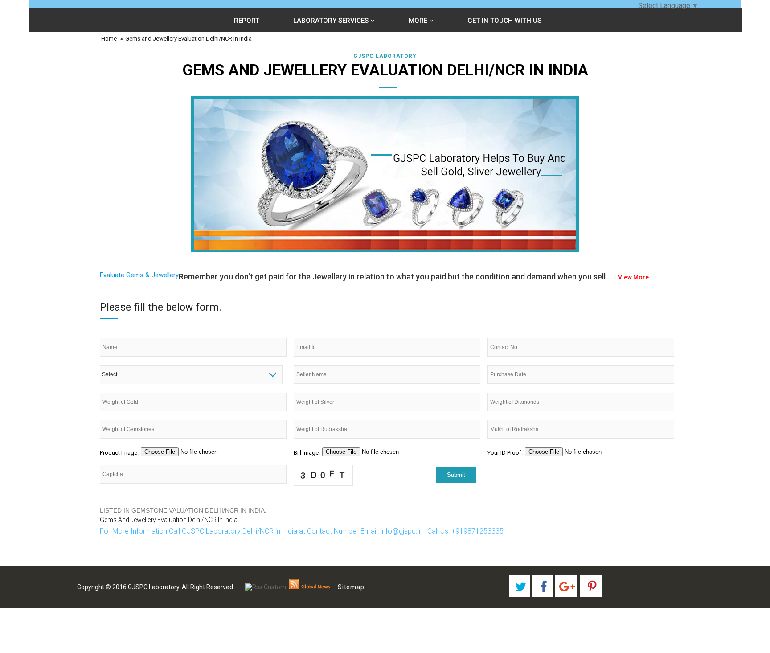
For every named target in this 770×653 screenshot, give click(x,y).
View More (633, 277)
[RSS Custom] (265, 587)
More (419, 20)
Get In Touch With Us (504, 20)
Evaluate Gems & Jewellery (139, 275)
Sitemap (351, 587)
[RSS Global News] (310, 587)
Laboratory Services (331, 20)
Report (246, 20)
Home (108, 38)
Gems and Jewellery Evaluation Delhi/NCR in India (188, 38)
